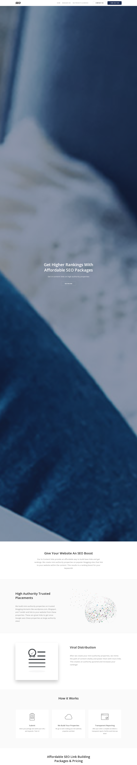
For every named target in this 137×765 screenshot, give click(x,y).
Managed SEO (66, 3)
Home (58, 3)
